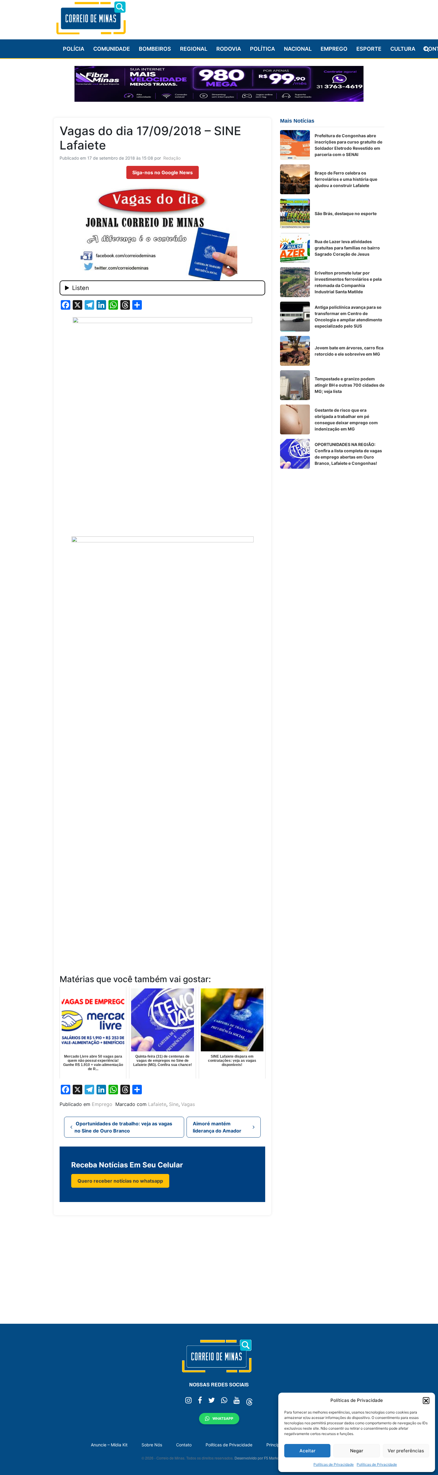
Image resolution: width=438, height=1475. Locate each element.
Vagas (188, 1104)
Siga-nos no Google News (162, 172)
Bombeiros (155, 49)
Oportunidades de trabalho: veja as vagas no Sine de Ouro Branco (123, 1127)
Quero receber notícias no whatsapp (120, 1181)
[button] (426, 1400)
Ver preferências (406, 1451)
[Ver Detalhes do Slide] (219, 84)
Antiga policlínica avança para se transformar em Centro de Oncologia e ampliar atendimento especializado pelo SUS (348, 316)
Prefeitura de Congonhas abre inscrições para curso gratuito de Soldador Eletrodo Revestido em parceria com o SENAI (348, 145)
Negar (356, 1451)
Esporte (368, 49)
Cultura (402, 49)
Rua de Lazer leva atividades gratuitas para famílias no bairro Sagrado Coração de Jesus (347, 248)
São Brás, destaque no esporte (346, 213)
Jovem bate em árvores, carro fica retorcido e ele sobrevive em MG (349, 351)
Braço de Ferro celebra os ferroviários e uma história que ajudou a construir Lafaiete (346, 179)
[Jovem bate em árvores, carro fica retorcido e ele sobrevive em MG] (295, 351)
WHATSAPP (222, 1418)
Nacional (298, 49)
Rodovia (228, 49)
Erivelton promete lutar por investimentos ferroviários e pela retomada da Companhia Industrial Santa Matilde (348, 282)
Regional (193, 49)
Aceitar (307, 1451)
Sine (173, 1104)
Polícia (73, 49)
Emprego (334, 49)
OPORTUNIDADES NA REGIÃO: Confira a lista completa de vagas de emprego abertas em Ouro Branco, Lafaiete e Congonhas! (348, 454)
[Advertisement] (275, 17)
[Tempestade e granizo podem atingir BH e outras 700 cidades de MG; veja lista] (295, 385)
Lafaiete (157, 1104)
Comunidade (111, 49)
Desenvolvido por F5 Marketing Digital (265, 1457)
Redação (172, 158)
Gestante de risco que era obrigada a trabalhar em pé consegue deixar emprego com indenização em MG (346, 419)
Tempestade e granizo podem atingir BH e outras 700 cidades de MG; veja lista (349, 385)
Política (262, 49)
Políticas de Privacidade (333, 1464)
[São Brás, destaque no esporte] (295, 214)
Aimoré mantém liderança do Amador (218, 1127)
